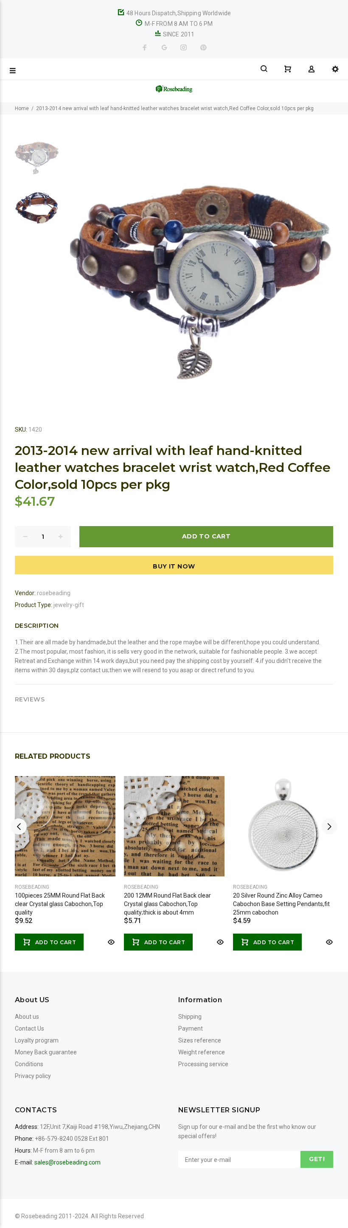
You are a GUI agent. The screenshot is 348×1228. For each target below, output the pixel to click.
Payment (190, 1028)
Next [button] (329, 826)
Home (22, 108)
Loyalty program (37, 1040)
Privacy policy (33, 1076)
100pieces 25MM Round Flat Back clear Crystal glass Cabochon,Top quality (60, 904)
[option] (37, 159)
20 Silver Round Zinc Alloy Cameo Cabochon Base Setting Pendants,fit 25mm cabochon (281, 904)
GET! (317, 1159)
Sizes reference (199, 1040)
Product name (71, 1194)
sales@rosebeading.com (67, 1162)
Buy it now (174, 566)
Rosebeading (32, 887)
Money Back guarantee (46, 1052)
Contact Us (29, 1028)
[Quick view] (110, 942)
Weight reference (201, 1052)
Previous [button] (19, 826)
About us (27, 1016)
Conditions (29, 1064)
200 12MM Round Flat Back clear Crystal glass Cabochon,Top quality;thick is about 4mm (167, 904)
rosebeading (53, 593)
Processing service (203, 1064)
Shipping (190, 1016)
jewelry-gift (68, 605)
